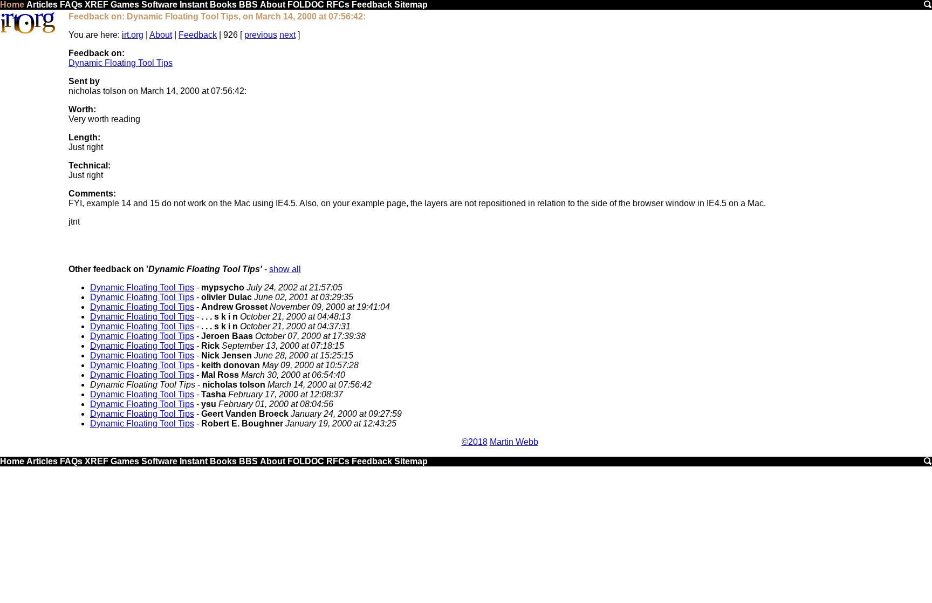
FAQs (71, 4)
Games (125, 4)
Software (159, 4)
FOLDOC (305, 4)
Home (12, 4)
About (272, 4)
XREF (96, 4)
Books (223, 4)
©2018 (475, 441)
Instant (194, 4)
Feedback (372, 4)
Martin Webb (514, 441)
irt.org (132, 34)
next (287, 34)
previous (260, 34)
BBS (248, 4)
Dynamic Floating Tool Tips (120, 62)
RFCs (338, 4)
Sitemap (411, 4)
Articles (42, 4)
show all (285, 269)
